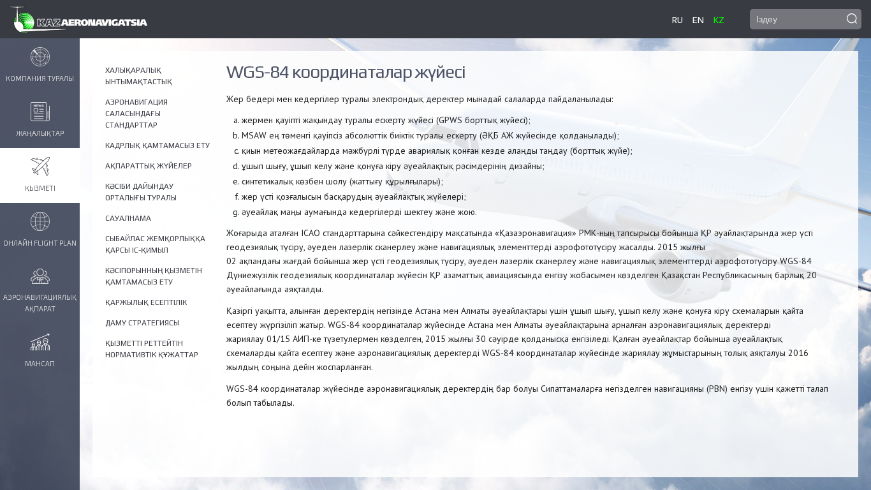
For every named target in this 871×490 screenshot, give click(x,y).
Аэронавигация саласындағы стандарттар (136, 114)
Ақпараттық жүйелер (148, 165)
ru (677, 20)
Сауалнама (128, 218)
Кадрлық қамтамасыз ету (157, 145)
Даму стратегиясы (142, 322)
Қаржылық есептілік (146, 302)
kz (719, 20)
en (698, 20)
